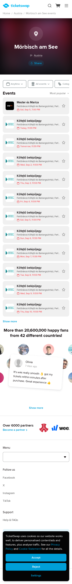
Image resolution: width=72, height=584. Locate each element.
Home (6, 13)
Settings (36, 575)
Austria (18, 13)
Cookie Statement (30, 549)
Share (38, 63)
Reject (36, 567)
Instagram (9, 493)
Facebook (9, 477)
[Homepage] (16, 6)
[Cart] (58, 5)
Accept (36, 557)
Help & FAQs (10, 520)
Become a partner (14, 430)
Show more (10, 321)
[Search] (49, 5)
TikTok (6, 501)
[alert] (36, 556)
